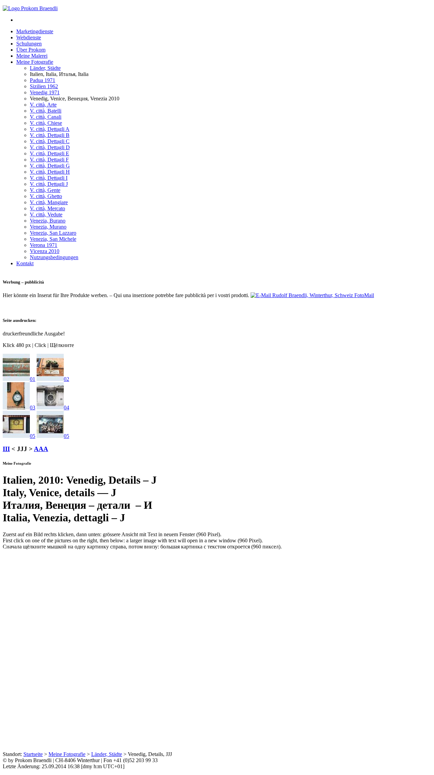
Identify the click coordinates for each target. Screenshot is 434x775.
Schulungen (29, 43)
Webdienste (28, 37)
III (6, 448)
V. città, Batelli (45, 111)
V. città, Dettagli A (50, 129)
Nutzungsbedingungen (54, 257)
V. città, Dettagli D (50, 147)
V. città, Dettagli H (50, 172)
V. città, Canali (45, 117)
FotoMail (363, 295)
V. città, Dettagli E (49, 153)
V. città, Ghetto (46, 196)
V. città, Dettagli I (48, 178)
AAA (41, 448)
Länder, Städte (45, 68)
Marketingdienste (34, 31)
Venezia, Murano (48, 227)
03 (32, 407)
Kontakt (25, 263)
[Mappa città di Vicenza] (16, 379)
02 (66, 379)
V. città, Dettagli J (49, 184)
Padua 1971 (42, 80)
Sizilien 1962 (44, 86)
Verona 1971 (43, 245)
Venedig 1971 (45, 92)
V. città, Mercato (47, 208)
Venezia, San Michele (53, 239)
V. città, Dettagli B (50, 135)
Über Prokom (30, 50)
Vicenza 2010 (44, 251)
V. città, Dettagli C (50, 141)
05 (32, 436)
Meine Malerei (31, 56)
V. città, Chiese (46, 123)
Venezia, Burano (47, 221)
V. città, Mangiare (49, 202)
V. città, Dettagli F (49, 159)
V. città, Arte (43, 105)
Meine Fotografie (34, 62)
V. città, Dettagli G (50, 166)
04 (66, 407)
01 (32, 379)
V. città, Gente (45, 190)
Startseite (33, 754)
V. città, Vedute (46, 214)
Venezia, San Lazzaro (53, 233)
